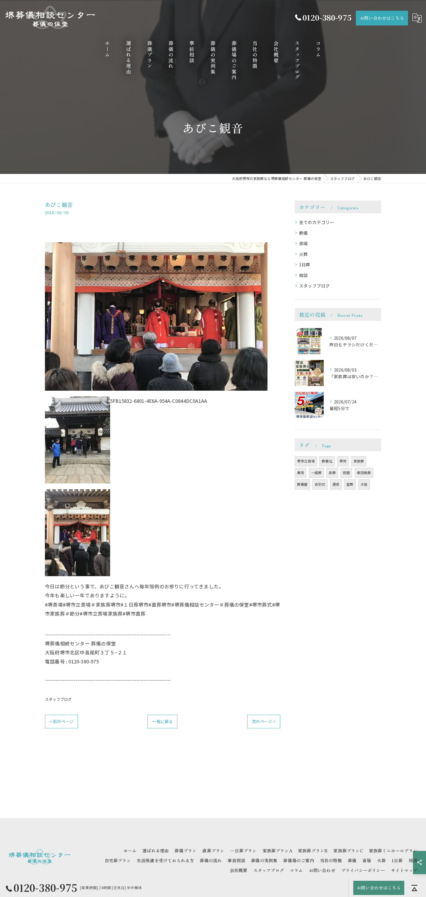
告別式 (320, 484)
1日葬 (304, 264)
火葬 (303, 254)
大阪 (364, 484)
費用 (300, 472)
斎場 (303, 243)
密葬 (349, 484)
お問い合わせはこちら (382, 18)
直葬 (332, 472)
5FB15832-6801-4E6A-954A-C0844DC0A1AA (158, 400)
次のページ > (264, 721)
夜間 (346, 472)
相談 (303, 275)
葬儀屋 (302, 484)
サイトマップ (404, 870)
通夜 (335, 484)
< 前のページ (61, 721)
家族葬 (359, 460)
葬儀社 (327, 460)
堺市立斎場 (306, 460)
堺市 (342, 460)
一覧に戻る (162, 721)
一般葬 (316, 472)
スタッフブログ (58, 699)
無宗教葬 (364, 472)
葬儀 (303, 233)
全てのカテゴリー (316, 222)
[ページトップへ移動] (414, 888)
